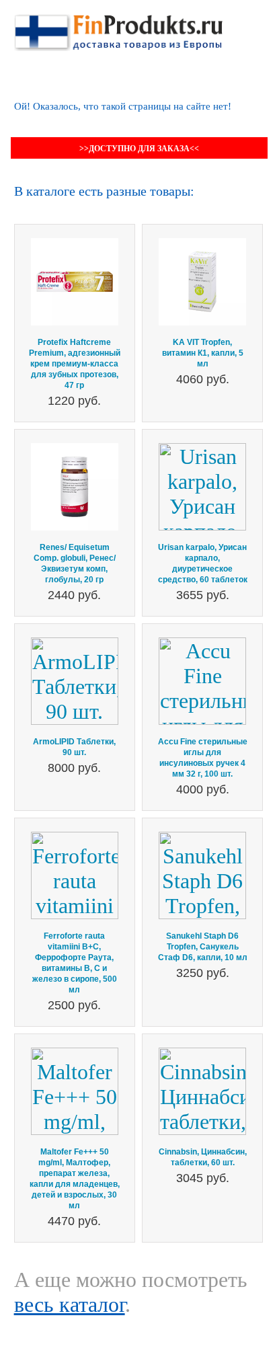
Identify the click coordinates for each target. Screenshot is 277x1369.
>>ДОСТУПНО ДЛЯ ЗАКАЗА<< (139, 148)
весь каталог (69, 1304)
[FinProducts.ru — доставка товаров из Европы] (118, 26)
